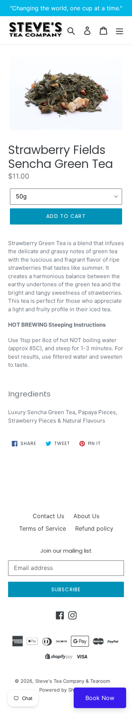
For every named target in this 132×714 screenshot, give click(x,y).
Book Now (99, 698)
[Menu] (119, 30)
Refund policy (94, 528)
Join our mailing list (66, 551)
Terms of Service (42, 528)
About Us (86, 516)
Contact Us (48, 516)
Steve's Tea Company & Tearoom (72, 681)
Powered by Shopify (62, 690)
